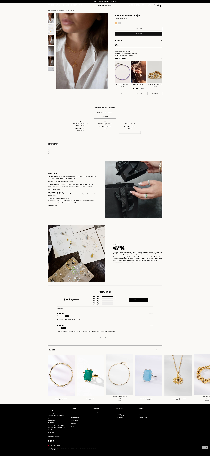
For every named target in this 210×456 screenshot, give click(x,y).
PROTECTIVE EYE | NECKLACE (178, 398)
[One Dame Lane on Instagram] (51, 441)
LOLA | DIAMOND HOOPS (155, 84)
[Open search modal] (154, 5)
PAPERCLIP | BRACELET (105, 124)
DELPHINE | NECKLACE (61, 398)
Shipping (141, 415)
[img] (61, 313)
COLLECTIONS (131, 5)
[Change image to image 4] (51, 51)
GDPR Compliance (144, 412)
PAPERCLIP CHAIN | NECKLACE (119, 396)
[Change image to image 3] (51, 40)
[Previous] (157, 58)
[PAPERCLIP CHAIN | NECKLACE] (119, 374)
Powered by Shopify (53, 450)
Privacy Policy (143, 417)
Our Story (73, 412)
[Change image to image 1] (51, 18)
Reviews (73, 426)
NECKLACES (66, 5)
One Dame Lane (61, 448)
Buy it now (139, 33)
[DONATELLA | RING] (90, 375)
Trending (51, 5)
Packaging (96, 412)
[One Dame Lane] (105, 5)
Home (49, 10)
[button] (105, 149)
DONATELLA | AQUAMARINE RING (148, 398)
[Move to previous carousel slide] (157, 350)
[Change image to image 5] (51, 61)
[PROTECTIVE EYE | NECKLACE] (178, 375)
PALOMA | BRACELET (122, 84)
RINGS (80, 5)
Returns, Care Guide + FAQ (123, 412)
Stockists (73, 423)
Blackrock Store (75, 417)
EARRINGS (58, 5)
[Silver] (119, 23)
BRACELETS (74, 5)
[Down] (51, 72)
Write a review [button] (139, 300)
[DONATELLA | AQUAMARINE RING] (148, 375)
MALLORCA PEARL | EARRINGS (138, 85)
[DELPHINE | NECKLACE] (61, 375)
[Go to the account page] (158, 5)
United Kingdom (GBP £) (55, 445)
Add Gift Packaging (52, 205)
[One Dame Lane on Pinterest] (54, 441)
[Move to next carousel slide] (161, 350)
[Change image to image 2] (51, 29)
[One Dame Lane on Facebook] (49, 441)
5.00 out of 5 (75, 299)
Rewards (149, 5)
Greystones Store (75, 420)
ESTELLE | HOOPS (130, 124)
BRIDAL (138, 5)
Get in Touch (119, 417)
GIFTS (143, 5)
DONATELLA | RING (90, 398)
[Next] (161, 58)
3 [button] (105, 337)
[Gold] (116, 23)
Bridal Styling (120, 415)
